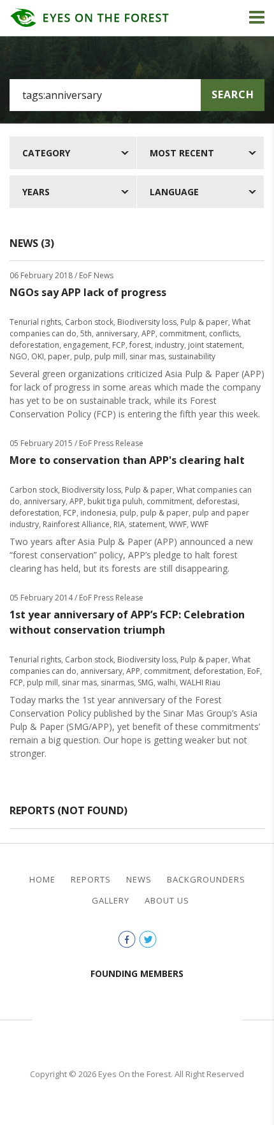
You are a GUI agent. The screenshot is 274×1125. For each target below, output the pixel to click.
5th (86, 333)
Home (42, 879)
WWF (178, 524)
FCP (119, 344)
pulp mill (110, 356)
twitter (148, 939)
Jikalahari (73, 1017)
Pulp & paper (204, 322)
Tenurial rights (35, 322)
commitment (182, 333)
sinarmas (117, 682)
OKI (37, 356)
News (139, 879)
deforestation (34, 344)
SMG (146, 682)
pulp (82, 356)
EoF (253, 671)
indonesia (98, 512)
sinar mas (146, 356)
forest (140, 344)
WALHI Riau (200, 682)
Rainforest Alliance (76, 524)
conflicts (224, 333)
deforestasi (217, 501)
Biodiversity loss (147, 322)
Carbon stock (89, 322)
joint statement (215, 344)
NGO (18, 356)
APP (148, 333)
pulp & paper (164, 512)
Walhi (156, 1017)
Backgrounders (206, 879)
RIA (119, 524)
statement (147, 524)
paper (59, 356)
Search (233, 94)
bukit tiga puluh (115, 501)
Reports (91, 879)
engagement (85, 344)
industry (169, 344)
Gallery (110, 901)
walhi (166, 682)
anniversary (117, 333)
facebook (127, 939)
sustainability (191, 356)
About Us (167, 901)
